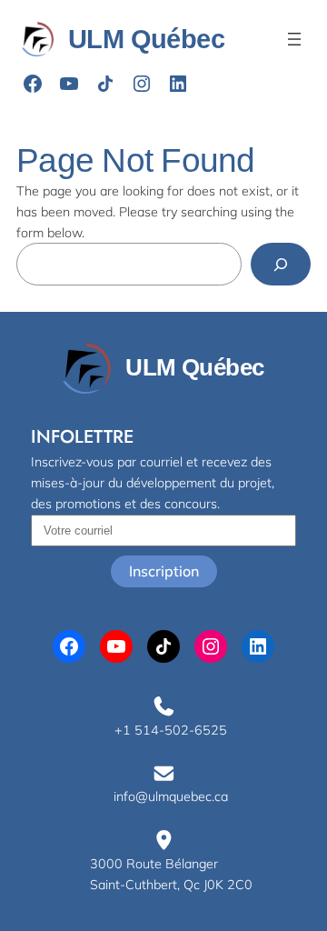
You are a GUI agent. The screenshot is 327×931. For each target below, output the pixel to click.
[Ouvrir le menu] (294, 39)
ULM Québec (146, 39)
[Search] (281, 264)
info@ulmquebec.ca (171, 796)
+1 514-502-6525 (170, 730)
